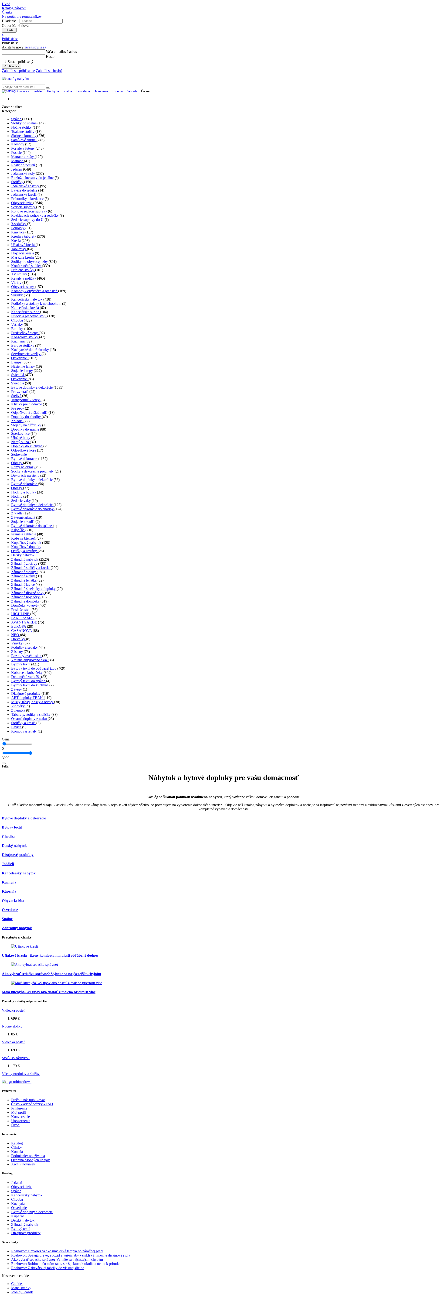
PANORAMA (22, 618)
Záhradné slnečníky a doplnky (34, 589)
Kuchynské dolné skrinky (30, 350)
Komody (18, 144)
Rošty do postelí (23, 165)
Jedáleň (17, 169)
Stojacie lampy (22, 371)
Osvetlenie (19, 358)
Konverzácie (20, 1117)
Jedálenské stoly (23, 173)
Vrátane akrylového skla (29, 660)
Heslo (50, 56)
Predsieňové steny (25, 333)
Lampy (17, 362)
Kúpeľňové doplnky (26, 547)
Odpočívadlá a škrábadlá (29, 412)
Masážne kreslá (23, 257)
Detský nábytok (22, 555)
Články (16, 1147)
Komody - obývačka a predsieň (34, 291)
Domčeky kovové (24, 605)
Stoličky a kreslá (23, 723)
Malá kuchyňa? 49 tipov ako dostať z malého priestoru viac (48, 992)
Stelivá (16, 396)
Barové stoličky (23, 345)
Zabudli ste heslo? (49, 71)
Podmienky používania (28, 1156)
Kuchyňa (18, 341)
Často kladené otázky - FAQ (32, 1104)
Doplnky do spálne (25, 429)
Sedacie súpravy (23, 207)
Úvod (15, 1125)
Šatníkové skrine (24, 140)
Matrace (17, 161)
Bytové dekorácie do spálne (32, 526)
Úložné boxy (21, 438)
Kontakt (17, 1152)
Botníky (17, 329)
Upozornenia (20, 1121)
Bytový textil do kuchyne (30, 685)
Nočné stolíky (22, 127)
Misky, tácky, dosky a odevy (32, 702)
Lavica (16, 727)
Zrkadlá (17, 421)
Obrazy (17, 463)
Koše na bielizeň (24, 538)
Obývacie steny (23, 287)
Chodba (17, 320)
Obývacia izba (22, 203)
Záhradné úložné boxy (28, 593)
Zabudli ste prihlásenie (18, 71)
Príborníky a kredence (27, 199)
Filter (6, 766)
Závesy (17, 689)
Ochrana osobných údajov (30, 1160)
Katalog (17, 1143)
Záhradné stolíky (24, 572)
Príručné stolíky (23, 270)
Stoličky (17, 182)
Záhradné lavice (23, 584)
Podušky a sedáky (25, 647)
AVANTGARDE (24, 622)
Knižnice (18, 232)
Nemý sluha (20, 442)
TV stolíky (19, 274)
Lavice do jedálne (24, 190)
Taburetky (19, 249)
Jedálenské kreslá (24, 194)
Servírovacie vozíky (26, 354)
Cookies (17, 1284)
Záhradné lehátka (24, 580)
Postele (17, 152)
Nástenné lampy (23, 366)
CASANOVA (22, 631)
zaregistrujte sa (35, 47)
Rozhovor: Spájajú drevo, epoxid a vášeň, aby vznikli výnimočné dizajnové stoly (70, 1255)
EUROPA (19, 626)
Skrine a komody (24, 136)
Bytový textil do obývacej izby (34, 668)
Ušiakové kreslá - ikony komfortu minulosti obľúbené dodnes (50, 955)
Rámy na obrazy (23, 467)
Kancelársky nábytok (27, 299)
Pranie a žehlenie (24, 534)
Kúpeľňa (18, 530)
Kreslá (16, 241)
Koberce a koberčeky (27, 673)
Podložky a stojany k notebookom (36, 303)
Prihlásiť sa (11, 66)
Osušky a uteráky (24, 551)
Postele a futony (23, 148)
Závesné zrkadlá (23, 517)
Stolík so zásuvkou (16, 1058)
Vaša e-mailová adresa (62, 52)
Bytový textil (21, 664)
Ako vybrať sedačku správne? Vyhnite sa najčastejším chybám (51, 974)
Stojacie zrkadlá (23, 522)
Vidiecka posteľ (13, 1010)
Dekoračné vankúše (26, 677)
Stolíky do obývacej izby (30, 262)
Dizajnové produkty (26, 693)
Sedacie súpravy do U (27, 220)
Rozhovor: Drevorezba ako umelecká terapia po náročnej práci (57, 1251)
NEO (15, 635)
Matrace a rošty (23, 157)
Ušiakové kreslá (23, 245)
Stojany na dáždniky (26, 425)
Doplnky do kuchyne (27, 446)
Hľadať (9, 30)
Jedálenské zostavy (25, 186)
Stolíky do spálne (24, 123)
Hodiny (17, 496)
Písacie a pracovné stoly (29, 316)
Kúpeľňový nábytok (26, 543)
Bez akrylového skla (26, 656)
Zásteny (17, 652)
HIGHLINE (20, 614)
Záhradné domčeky (26, 601)
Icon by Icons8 (22, 1292)
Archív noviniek (23, 1164)
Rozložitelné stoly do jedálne (32, 178)
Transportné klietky (26, 400)
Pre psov (18, 408)
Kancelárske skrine (25, 312)
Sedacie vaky (21, 501)
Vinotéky (18, 706)
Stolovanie (19, 454)
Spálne (16, 119)
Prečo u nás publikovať (28, 1100)
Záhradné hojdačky (26, 597)
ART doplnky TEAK (27, 698)
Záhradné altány (23, 576)
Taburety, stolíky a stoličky (31, 714)
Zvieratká (18, 710)
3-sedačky (19, 224)
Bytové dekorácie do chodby (32, 509)
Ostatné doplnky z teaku (29, 719)
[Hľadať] (4, 763)
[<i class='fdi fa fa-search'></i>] (48, 88)
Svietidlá (18, 375)
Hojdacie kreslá (23, 253)
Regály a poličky (24, 278)
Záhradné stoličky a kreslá (31, 568)
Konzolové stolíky (25, 337)
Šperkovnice (20, 433)
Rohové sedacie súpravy (29, 211)
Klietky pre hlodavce (27, 404)
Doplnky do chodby (26, 417)
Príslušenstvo (21, 610)
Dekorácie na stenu (25, 475)
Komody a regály (24, 731)
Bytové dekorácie (24, 459)
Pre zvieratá (20, 392)
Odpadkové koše (24, 450)
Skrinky (17, 295)
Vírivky (17, 643)
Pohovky (18, 228)
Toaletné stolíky (23, 132)
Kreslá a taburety (24, 236)
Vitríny (16, 282)
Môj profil (18, 1112)
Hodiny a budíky (24, 492)
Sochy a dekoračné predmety (33, 471)
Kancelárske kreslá (25, 308)
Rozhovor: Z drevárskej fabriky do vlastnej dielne (47, 1268)
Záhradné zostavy (24, 563)
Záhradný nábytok (25, 559)
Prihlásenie (19, 1108)
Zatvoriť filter (12, 107)
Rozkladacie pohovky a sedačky (35, 215)
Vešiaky (17, 324)
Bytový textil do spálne (28, 681)
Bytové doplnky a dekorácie (32, 387)
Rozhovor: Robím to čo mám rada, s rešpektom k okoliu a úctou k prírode (65, 1264)
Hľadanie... (10, 21)
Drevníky (18, 639)
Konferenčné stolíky (26, 266)
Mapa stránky (21, 1288)
